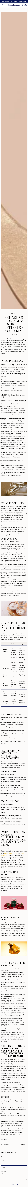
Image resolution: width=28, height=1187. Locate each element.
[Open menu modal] (2, 5)
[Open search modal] (22, 5)
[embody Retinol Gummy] (14, 903)
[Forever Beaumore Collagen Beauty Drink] (14, 948)
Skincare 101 (14, 313)
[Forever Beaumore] (14, 5)
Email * (3, 1164)
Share (5, 1139)
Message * (4, 1171)
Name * (3, 1156)
